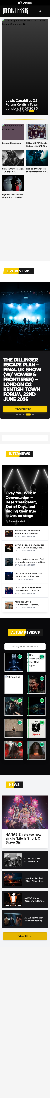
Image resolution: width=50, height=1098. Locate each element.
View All (23, 936)
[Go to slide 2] (20, 111)
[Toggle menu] (46, 11)
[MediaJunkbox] (15, 11)
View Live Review (23, 409)
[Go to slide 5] (31, 111)
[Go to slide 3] (23, 111)
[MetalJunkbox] (25, 2)
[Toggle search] (40, 11)
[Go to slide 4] (27, 111)
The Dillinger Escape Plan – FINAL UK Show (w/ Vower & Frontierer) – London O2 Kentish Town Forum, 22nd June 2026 (22, 379)
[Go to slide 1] (17, 111)
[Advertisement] (25, 232)
